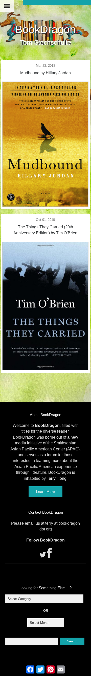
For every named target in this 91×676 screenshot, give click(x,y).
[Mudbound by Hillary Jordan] (45, 205)
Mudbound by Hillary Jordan (45, 73)
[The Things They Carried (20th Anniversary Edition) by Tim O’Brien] (45, 368)
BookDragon (45, 29)
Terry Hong (56, 478)
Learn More (45, 492)
